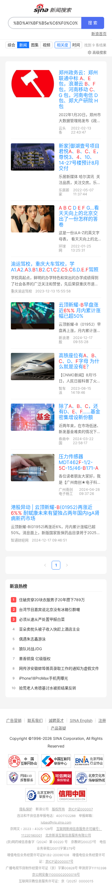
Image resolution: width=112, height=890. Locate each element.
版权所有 (58, 809)
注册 (102, 720)
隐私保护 (25, 809)
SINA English (81, 720)
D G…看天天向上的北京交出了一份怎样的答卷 (79, 216)
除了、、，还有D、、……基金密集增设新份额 (79, 411)
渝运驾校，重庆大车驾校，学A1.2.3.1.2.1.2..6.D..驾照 (54, 267)
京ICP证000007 (80, 809)
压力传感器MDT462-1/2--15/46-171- (78, 462)
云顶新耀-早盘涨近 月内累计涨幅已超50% (80, 310)
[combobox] (45, 23)
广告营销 (13, 720)
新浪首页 (99, 34)
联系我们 (35, 720)
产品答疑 (58, 728)
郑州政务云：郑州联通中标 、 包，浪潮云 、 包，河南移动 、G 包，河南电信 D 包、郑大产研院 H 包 (78, 89)
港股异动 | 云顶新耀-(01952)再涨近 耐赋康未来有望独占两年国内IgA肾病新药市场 (55, 512)
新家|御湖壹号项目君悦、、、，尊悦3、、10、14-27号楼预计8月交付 (80, 157)
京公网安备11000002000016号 (56, 875)
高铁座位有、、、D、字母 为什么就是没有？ (79, 361)
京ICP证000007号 (59, 861)
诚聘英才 (56, 720)
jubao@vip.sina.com (56, 822)
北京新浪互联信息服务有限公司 (68, 835)
